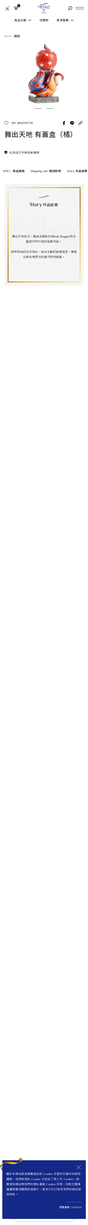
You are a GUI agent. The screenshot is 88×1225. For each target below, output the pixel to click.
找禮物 (44, 20)
